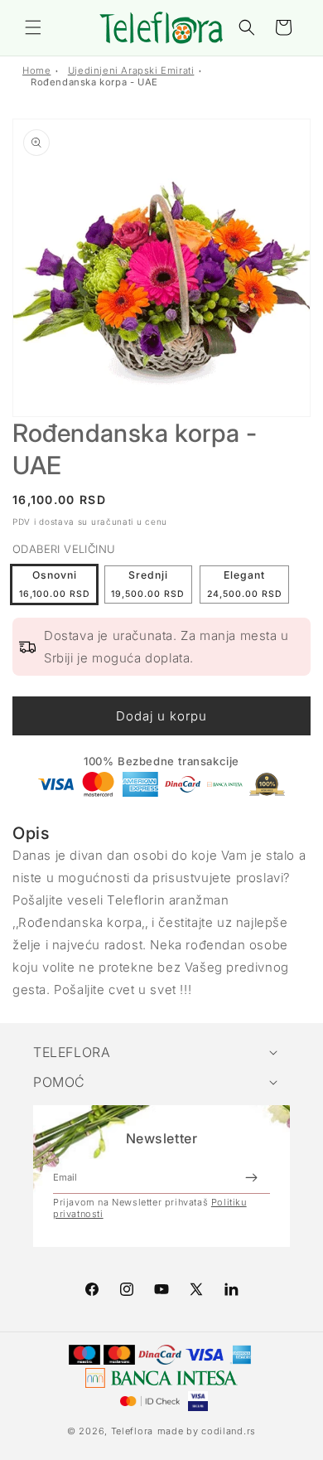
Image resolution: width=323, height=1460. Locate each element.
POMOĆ (59, 1082)
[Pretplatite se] (251, 1177)
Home (36, 70)
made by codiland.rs (206, 1431)
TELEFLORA (71, 1052)
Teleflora (132, 1431)
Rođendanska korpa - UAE (94, 82)
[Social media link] (231, 1289)
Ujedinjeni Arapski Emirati (131, 70)
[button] (33, 27)
